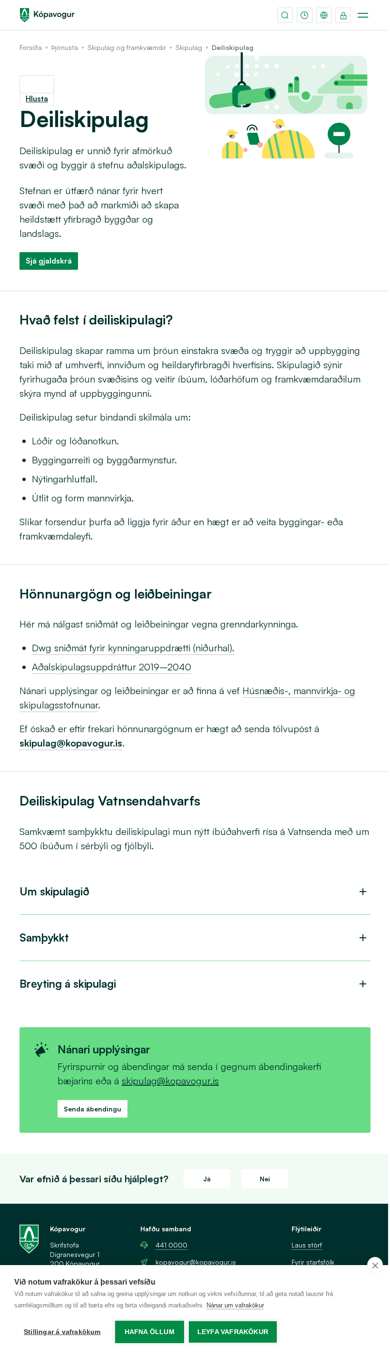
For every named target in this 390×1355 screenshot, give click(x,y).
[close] (375, 1265)
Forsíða (31, 47)
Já (207, 1179)
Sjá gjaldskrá (49, 260)
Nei (265, 1179)
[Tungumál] (324, 15)
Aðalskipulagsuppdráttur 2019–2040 (111, 667)
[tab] (195, 891)
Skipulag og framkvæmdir (127, 47)
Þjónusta (64, 47)
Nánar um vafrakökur (235, 1305)
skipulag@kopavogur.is (170, 1081)
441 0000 (171, 1245)
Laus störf (307, 1245)
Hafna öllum (150, 1331)
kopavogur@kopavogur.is (196, 1262)
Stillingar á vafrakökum (62, 1331)
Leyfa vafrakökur (232, 1331)
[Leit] (285, 15)
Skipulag (189, 47)
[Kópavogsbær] (47, 15)
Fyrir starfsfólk (313, 1262)
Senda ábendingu (92, 1109)
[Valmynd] (362, 15)
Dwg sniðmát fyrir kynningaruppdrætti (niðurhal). (133, 648)
